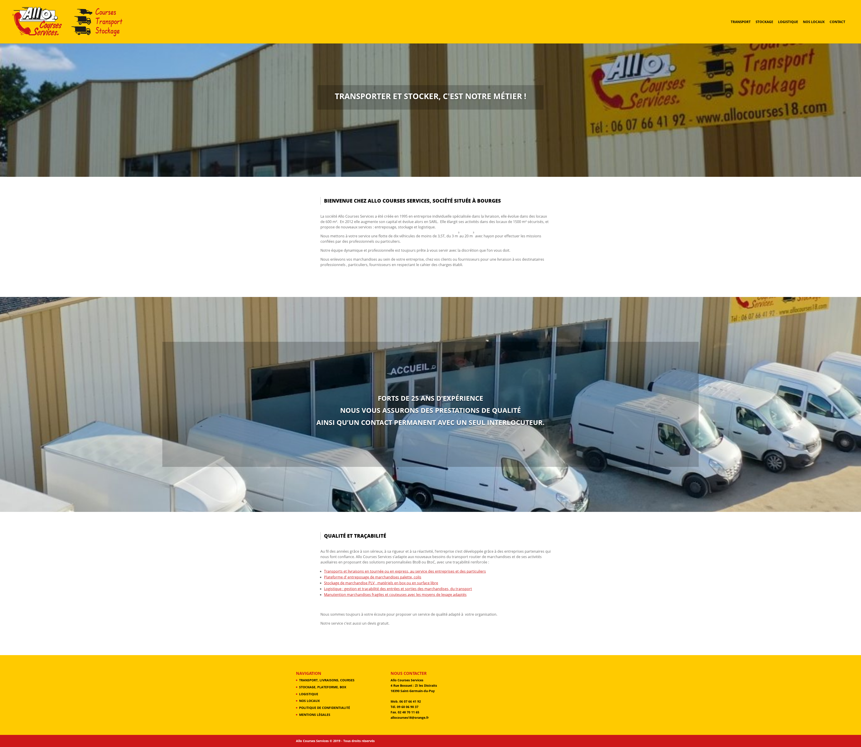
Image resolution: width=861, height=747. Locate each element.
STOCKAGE (764, 22)
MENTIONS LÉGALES (314, 714)
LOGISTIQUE (788, 22)
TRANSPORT (741, 22)
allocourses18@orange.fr (410, 717)
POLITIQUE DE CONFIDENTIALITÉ (324, 708)
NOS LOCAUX (814, 22)
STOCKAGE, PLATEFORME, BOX (322, 687)
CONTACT (837, 22)
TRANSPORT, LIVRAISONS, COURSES (326, 680)
